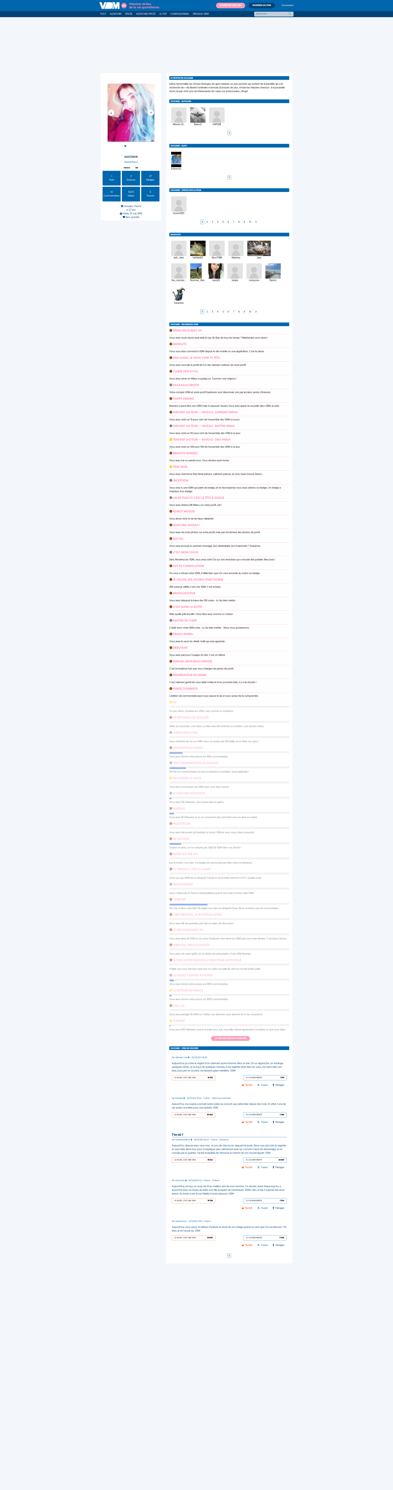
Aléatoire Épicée (146, 14)
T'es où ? (177, 1134)
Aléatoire (116, 14)
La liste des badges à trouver (230, 1038)
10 (250, 222)
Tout (103, 14)
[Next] (256, 222)
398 (136, 168)
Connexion (288, 5)
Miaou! (127, 168)
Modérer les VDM (262, 5)
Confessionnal (179, 14)
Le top (163, 14)
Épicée (128, 14)
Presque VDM (201, 14)
